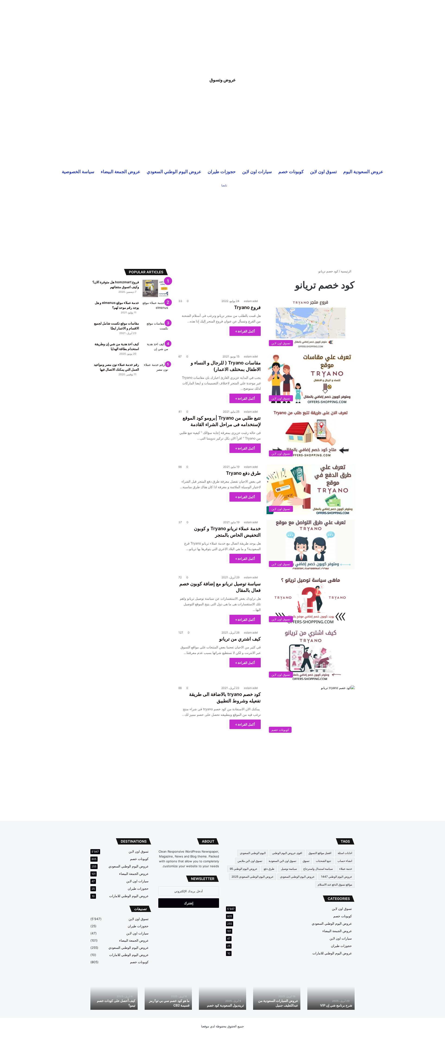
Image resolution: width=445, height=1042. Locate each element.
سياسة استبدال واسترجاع (318, 868)
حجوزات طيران (222, 171)
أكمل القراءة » (245, 331)
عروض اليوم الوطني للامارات (332, 953)
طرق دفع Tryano (243, 473)
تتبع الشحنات (323, 861)
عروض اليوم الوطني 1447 (336, 876)
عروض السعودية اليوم (363, 171)
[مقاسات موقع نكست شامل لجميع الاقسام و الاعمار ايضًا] (155, 329)
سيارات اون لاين (257, 171)
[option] (331, 992)
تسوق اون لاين (323, 171)
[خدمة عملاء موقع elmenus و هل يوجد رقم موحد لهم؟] (155, 309)
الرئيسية (346, 271)
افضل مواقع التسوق (319, 853)
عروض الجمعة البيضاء (120, 171)
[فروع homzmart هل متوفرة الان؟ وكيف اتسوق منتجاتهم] (155, 288)
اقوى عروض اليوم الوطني (287, 853)
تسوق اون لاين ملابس (250, 861)
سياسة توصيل (289, 868)
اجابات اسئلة (345, 853)
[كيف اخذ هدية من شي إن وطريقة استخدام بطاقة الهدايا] (155, 350)
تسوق (306, 861)
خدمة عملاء (345, 868)
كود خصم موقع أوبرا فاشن (117, 1005)
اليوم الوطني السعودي (253, 853)
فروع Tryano (247, 307)
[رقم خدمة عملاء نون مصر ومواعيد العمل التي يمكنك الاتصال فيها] (155, 371)
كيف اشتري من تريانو (240, 639)
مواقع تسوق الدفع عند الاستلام (335, 884)
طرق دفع (269, 868)
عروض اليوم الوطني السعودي (174, 171)
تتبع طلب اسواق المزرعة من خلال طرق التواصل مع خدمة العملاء (225, 1000)
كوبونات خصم (291, 171)
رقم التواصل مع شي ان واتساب (169, 1005)
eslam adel (251, 301)
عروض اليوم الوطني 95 (243, 868)
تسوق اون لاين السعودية (282, 861)
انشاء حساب (344, 861)
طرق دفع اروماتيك (340, 1005)
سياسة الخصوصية (78, 171)
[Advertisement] (222, 32)
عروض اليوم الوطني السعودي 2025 (252, 876)
